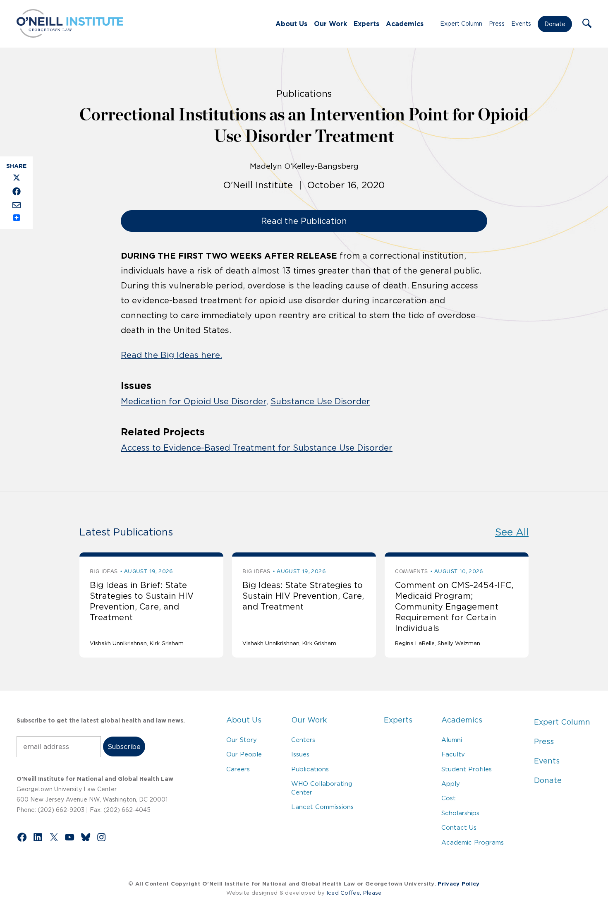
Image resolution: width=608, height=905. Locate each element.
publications (304, 93)
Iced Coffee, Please (354, 893)
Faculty (453, 754)
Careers (238, 769)
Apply (450, 783)
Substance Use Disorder (320, 401)
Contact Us (458, 827)
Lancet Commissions (322, 806)
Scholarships (460, 812)
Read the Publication (304, 221)
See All (512, 532)
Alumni (451, 739)
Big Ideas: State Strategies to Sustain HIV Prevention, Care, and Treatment (303, 596)
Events (521, 23)
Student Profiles (466, 769)
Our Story (241, 739)
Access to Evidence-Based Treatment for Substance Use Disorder (257, 447)
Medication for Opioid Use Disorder (193, 401)
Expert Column (461, 23)
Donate (554, 24)
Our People (244, 754)
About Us (291, 23)
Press (497, 23)
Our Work (330, 23)
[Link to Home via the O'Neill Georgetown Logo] (70, 35)
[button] (586, 24)
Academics (405, 23)
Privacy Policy (458, 884)
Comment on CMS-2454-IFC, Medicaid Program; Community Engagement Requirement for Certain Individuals (454, 607)
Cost (448, 798)
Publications (310, 769)
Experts (366, 23)
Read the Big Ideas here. (171, 355)
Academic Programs (472, 842)
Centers (303, 739)
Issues (300, 754)
